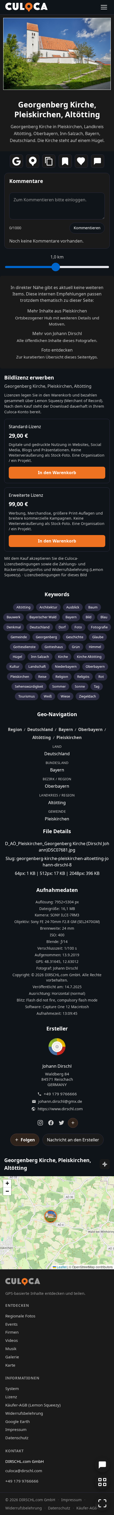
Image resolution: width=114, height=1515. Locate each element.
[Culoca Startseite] (26, 7)
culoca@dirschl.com (23, 1470)
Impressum (16, 1429)
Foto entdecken (57, 350)
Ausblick (72, 607)
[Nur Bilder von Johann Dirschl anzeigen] (57, 1048)
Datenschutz (16, 1437)
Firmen (12, 1332)
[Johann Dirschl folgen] (73, 1123)
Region (15, 729)
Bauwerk (13, 617)
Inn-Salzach (40, 656)
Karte (10, 1365)
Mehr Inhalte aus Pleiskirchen (57, 311)
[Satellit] (105, 1164)
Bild (88, 617)
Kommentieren (87, 227)
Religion (61, 676)
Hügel (17, 656)
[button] (50, 1216)
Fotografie (99, 627)
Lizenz (11, 1396)
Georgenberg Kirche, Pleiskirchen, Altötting (57, 109)
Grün (76, 646)
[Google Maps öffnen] (16, 161)
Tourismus (26, 696)
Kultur (14, 666)
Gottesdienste (24, 646)
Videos (11, 1340)
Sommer (59, 686)
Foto (78, 627)
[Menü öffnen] (104, 7)
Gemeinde (19, 637)
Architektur (48, 607)
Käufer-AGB (86, 1507)
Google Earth (17, 1421)
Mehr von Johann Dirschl (57, 333)
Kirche (63, 656)
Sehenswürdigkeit (29, 686)
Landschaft (37, 666)
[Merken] (65, 161)
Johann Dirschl (57, 1066)
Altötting (23, 607)
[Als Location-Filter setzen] (32, 161)
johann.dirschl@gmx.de (60, 1101)
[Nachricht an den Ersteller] (97, 161)
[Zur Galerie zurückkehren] (102, 1482)
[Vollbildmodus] (102, 1503)
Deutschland (40, 627)
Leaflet (61, 1266)
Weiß (48, 696)
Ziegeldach (87, 696)
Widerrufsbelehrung (70, 569)
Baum (93, 607)
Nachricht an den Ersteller (73, 1140)
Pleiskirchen (19, 676)
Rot (101, 676)
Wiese (65, 696)
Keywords (57, 594)
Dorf (62, 627)
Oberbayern (95, 666)
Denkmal (14, 627)
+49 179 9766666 (60, 1093)
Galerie (12, 1356)
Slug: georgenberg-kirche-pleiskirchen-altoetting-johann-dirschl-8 (57, 861)
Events (11, 1324)
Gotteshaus (54, 646)
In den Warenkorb (57, 472)
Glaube (97, 637)
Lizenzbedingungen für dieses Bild (55, 574)
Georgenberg (46, 637)
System (12, 1388)
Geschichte (74, 637)
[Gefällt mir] (81, 161)
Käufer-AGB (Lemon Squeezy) (33, 1405)
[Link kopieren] (48, 161)
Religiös (83, 676)
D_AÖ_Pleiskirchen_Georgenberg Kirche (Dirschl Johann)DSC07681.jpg (57, 847)
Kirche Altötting (89, 656)
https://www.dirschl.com (60, 1108)
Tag (96, 686)
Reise (42, 676)
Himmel (95, 646)
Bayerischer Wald (42, 617)
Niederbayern (66, 666)
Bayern (71, 617)
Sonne (80, 686)
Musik (10, 1348)
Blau (103, 617)
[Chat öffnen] (102, 1465)
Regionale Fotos (20, 1315)
